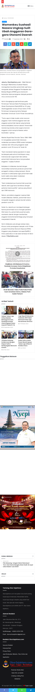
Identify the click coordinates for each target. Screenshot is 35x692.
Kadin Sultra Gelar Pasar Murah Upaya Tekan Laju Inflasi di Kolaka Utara (25, 343)
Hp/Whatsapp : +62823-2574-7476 (13, 631)
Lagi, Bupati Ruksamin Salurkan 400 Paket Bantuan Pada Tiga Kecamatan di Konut (25, 318)
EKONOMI (11, 18)
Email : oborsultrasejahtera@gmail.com (14, 634)
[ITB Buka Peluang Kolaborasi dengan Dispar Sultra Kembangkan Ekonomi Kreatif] (9, 334)
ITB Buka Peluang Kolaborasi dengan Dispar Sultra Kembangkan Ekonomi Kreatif (9, 343)
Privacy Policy (7, 651)
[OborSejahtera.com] (7, 6)
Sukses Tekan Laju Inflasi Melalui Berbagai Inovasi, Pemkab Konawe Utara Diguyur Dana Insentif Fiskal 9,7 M (8, 320)
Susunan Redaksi (8, 645)
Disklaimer (17, 679)
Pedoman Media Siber (17, 670)
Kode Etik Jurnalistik (17, 673)
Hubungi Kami (7, 648)
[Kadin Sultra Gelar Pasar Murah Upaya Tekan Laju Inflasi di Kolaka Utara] (26, 334)
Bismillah (6, 39)
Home (5, 18)
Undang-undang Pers (17, 676)
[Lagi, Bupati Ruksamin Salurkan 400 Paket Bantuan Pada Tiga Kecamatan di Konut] (26, 310)
